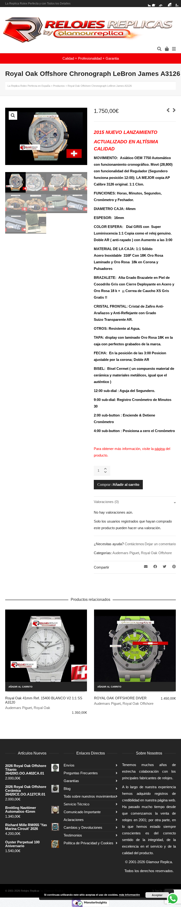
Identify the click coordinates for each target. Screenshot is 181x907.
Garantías (71, 781)
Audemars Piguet (125, 553)
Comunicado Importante (82, 812)
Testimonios (73, 835)
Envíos (69, 765)
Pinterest (175, 3)
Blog (67, 789)
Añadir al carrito (126, 484)
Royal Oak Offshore (156, 553)
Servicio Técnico (76, 804)
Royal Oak (42, 708)
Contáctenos (134, 544)
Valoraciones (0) (106, 502)
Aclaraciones (74, 820)
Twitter (148, 3)
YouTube (168, 3)
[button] (13, 115)
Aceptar (157, 895)
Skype (162, 3)
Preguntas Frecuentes (81, 773)
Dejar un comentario (160, 544)
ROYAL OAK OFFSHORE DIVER (120, 698)
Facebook (155, 3)
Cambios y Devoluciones (83, 827)
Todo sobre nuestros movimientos (90, 796)
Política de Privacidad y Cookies (88, 843)
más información (129, 894)
